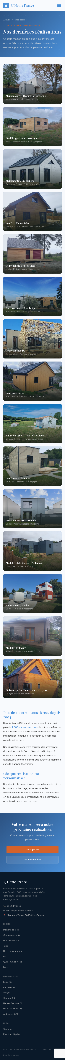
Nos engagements (12, 951)
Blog (5, 967)
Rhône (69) (9, 987)
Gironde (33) (9, 998)
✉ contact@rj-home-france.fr (18, 910)
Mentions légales (11, 1034)
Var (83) (7, 992)
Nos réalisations (11, 940)
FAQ (5, 956)
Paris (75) (8, 982)
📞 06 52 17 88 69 (12, 906)
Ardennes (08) (10, 1014)
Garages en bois (11, 935)
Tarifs (5, 945)
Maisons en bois (11, 929)
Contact (7, 1029)
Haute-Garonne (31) (13, 1003)
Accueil (6, 20)
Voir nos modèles (32, 859)
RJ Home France (22, 5)
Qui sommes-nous (12, 961)
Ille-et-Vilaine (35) (12, 1008)
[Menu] (59, 5)
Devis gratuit (32, 849)
